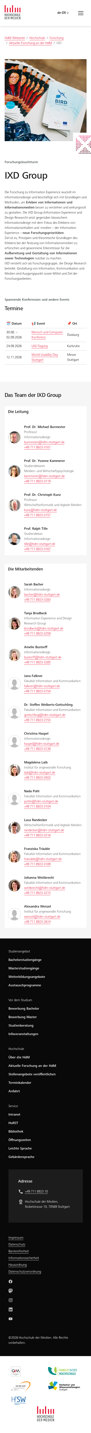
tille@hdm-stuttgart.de (39, 544)
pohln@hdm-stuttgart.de (41, 801)
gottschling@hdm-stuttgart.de (44, 715)
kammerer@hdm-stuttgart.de (44, 476)
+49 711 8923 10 (36, 1191)
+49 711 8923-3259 (37, 633)
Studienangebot (19, 951)
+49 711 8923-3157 (37, 515)
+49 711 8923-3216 (37, 835)
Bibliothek (15, 1131)
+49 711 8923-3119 (37, 481)
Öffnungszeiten (19, 1140)
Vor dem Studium (20, 1000)
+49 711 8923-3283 (37, 600)
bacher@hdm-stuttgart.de (42, 594)
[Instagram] (10, 1300)
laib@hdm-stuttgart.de (39, 772)
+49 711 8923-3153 (37, 720)
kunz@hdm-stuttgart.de (40, 510)
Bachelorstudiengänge (24, 960)
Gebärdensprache (21, 1157)
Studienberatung (20, 1025)
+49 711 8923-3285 (37, 662)
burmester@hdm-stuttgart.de (44, 442)
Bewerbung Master (22, 1017)
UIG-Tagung (40, 346)
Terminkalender (19, 1083)
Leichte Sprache (20, 1148)
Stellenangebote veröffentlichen (32, 1074)
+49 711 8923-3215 (37, 893)
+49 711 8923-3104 (37, 806)
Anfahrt (14, 1091)
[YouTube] (10, 1319)
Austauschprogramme (24, 985)
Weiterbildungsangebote (26, 977)
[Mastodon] (10, 1291)
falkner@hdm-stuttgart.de (42, 686)
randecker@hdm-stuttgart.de (44, 830)
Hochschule (16, 1049)
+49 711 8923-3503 (37, 778)
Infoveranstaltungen (23, 1034)
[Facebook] (10, 1281)
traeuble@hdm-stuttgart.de (43, 859)
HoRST (13, 1123)
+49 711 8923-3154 (37, 691)
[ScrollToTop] (82, 1424)
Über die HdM (19, 1057)
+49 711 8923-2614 (37, 922)
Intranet (14, 1114)
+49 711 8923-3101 (37, 447)
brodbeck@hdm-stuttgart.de (43, 628)
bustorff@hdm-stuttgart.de (42, 657)
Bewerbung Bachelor (23, 1008)
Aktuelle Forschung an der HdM (32, 1066)
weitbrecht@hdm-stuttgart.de (44, 888)
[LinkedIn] (10, 1309)
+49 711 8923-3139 (37, 749)
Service (13, 1106)
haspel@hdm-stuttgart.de (41, 744)
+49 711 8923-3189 (37, 864)
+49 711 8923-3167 (37, 549)
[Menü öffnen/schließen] (82, 13)
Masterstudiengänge (23, 968)
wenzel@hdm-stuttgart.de (42, 917)
